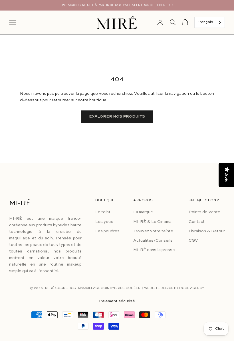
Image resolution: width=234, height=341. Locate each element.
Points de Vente (204, 212)
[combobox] (209, 22)
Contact (197, 222)
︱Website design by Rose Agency (172, 288)
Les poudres (107, 231)
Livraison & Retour (207, 231)
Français (205, 22)
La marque (143, 212)
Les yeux (104, 222)
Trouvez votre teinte (153, 231)
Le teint (102, 212)
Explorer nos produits (117, 116)
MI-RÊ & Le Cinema (152, 222)
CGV (193, 241)
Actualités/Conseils (153, 241)
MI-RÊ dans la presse (154, 250)
